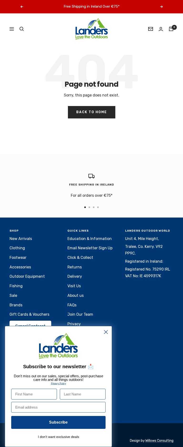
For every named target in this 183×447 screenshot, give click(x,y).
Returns (74, 267)
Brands (16, 305)
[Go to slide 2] (89, 207)
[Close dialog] (106, 332)
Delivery (74, 276)
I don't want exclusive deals (58, 437)
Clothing (17, 248)
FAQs (71, 305)
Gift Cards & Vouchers (29, 314)
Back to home (91, 112)
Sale (13, 295)
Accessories (20, 267)
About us (75, 295)
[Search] (22, 29)
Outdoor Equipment (27, 276)
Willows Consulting (159, 441)
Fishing (16, 286)
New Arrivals (21, 238)
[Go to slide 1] (85, 207)
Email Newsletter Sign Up (89, 248)
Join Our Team (80, 314)
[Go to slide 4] (98, 207)
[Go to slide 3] (93, 207)
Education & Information (89, 238)
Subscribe (58, 422)
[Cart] (171, 29)
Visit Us (74, 286)
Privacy (74, 324)
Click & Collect (80, 257)
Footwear (18, 257)
